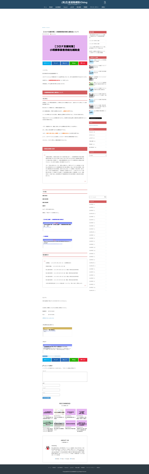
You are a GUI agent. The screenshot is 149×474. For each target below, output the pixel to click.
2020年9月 (92, 235)
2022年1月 (92, 210)
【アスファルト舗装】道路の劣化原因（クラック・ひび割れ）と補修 (100, 95)
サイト (43, 392)
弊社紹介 (51, 7)
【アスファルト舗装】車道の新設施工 (100, 100)
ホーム (45, 7)
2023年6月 (92, 204)
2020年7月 (92, 241)
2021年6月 (92, 222)
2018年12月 (92, 290)
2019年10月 (92, 265)
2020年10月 (92, 232)
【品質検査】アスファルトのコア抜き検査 (100, 77)
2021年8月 (92, 216)
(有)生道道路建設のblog (74, 2)
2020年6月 (92, 244)
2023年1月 (92, 207)
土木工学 (72, 7)
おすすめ (91, 135)
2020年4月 (92, 250)
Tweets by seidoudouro (93, 125)
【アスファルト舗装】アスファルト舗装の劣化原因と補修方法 (100, 89)
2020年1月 (92, 259)
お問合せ (103, 7)
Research (66, 7)
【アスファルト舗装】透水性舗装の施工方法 (100, 72)
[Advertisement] (74, 17)
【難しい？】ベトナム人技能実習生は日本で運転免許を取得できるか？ (100, 84)
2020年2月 (92, 256)
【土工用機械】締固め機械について (100, 111)
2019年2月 (92, 284)
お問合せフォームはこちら (48, 318)
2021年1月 (92, 228)
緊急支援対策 (58, 356)
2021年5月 (92, 225)
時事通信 (85, 7)
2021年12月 (92, 213)
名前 (43, 383)
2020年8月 (92, 238)
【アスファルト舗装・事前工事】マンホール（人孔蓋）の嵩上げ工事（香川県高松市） (100, 106)
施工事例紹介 (58, 7)
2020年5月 (92, 247)
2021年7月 (92, 219)
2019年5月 (92, 275)
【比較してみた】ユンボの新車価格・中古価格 (100, 61)
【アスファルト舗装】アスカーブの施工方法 (100, 66)
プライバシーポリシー (94, 7)
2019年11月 (92, 262)
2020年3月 (92, 253)
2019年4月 (92, 278)
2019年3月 (92, 281)
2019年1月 (92, 287)
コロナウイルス (51, 356)
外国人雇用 (79, 7)
